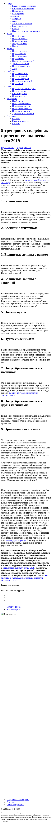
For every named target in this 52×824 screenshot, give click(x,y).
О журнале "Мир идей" (18, 799)
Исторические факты (22, 108)
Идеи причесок (19, 51)
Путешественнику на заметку (26, 31)
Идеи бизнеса (18, 36)
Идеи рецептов (19, 91)
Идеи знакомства (20, 73)
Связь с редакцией (15, 804)
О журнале (12, 116)
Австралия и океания (22, 23)
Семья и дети (18, 96)
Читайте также (14, 607)
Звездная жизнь (19, 43)
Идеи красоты (7, 147)
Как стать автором (21, 121)
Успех (9, 33)
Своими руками (19, 93)
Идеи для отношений (22, 81)
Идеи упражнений (21, 66)
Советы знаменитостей (23, 61)
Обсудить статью (9, 580)
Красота (10, 48)
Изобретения (18, 101)
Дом (9, 86)
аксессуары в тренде (16, 540)
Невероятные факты (21, 103)
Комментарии (13, 609)
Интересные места (21, 106)
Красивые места (19, 26)
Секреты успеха (19, 41)
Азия (14, 21)
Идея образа (18, 58)
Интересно (12, 98)
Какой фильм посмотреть (24, 6)
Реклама (16, 118)
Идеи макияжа (19, 53)
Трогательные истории (23, 113)
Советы (15, 46)
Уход (14, 68)
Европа (15, 28)
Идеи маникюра (19, 56)
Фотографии (18, 13)
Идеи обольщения (20, 78)
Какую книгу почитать (23, 8)
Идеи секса (17, 83)
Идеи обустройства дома (23, 88)
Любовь (10, 71)
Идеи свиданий (19, 76)
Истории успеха (19, 38)
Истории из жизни (21, 111)
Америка (16, 18)
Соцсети (16, 123)
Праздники (17, 11)
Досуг (9, 3)
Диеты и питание (20, 63)
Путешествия (13, 16)
